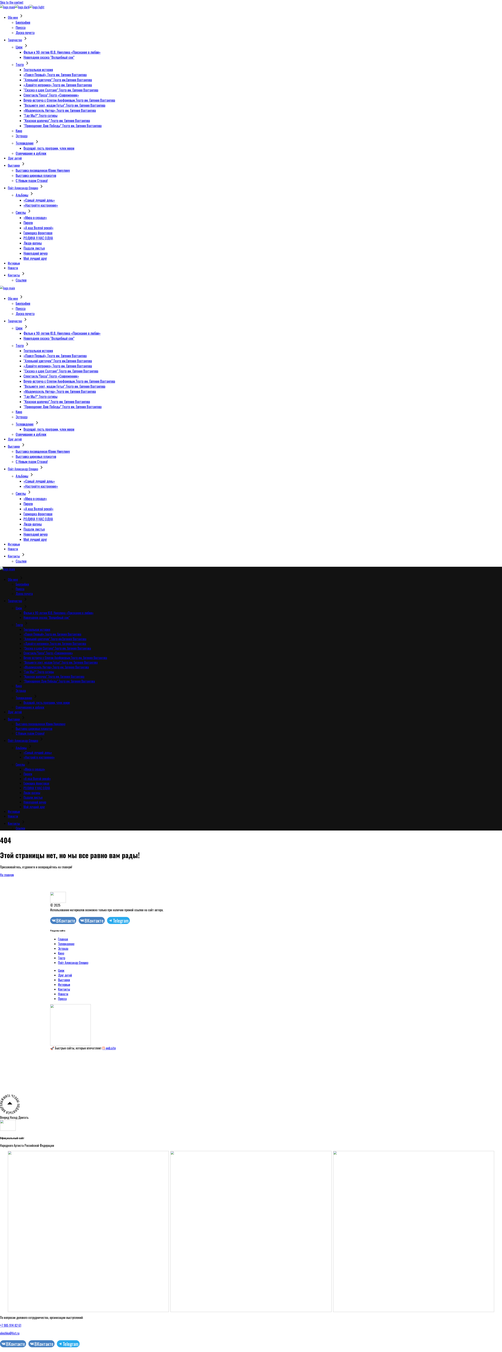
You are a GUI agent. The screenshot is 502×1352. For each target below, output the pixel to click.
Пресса (62, 998)
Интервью (64, 984)
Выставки (64, 980)
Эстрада (63, 948)
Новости (63, 994)
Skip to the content (11, 2)
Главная (63, 939)
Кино (61, 953)
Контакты (64, 989)
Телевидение (66, 943)
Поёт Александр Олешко (73, 962)
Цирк (61, 970)
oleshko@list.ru (9, 1333)
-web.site (109, 1048)
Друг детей (65, 975)
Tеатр (61, 958)
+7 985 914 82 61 (10, 1325)
